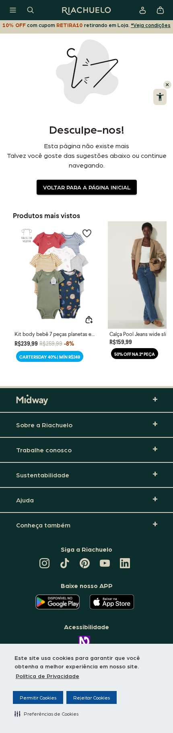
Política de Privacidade (47, 675)
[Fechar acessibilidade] (167, 85)
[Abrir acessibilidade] (160, 97)
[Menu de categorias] (13, 10)
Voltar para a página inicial (86, 187)
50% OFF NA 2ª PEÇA (134, 354)
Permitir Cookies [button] (38, 697)
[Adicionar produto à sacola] (89, 320)
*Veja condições (151, 24)
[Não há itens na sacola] (160, 10)
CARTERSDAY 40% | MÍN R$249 (49, 356)
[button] (46, 713)
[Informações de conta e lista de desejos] (142, 10)
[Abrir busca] (31, 10)
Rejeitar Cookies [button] (91, 697)
